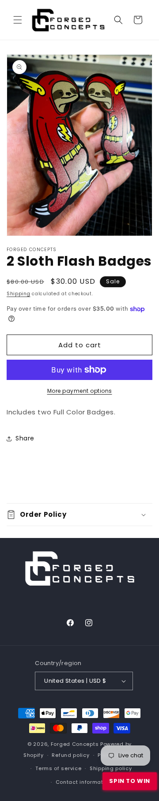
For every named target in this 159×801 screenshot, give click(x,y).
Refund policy (70, 755)
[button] (17, 20)
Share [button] (24, 438)
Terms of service (58, 768)
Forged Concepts (75, 744)
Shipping (18, 293)
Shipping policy (111, 768)
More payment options (79, 391)
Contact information (84, 782)
